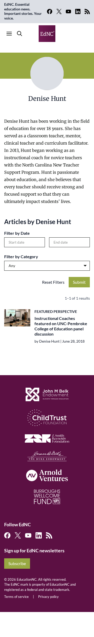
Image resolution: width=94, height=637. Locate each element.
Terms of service (16, 597)
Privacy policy (48, 597)
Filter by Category (21, 256)
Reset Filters (53, 282)
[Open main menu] (9, 34)
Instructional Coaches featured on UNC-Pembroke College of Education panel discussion (60, 326)
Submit (79, 282)
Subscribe (17, 563)
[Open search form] (20, 34)
